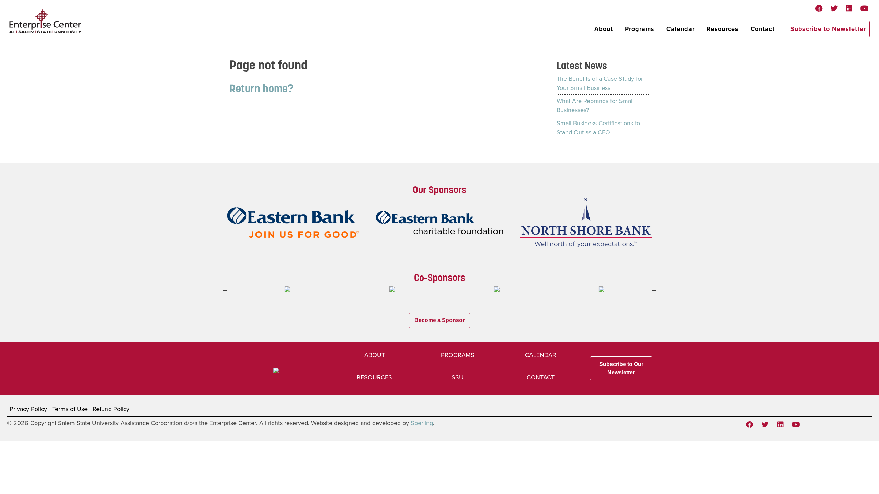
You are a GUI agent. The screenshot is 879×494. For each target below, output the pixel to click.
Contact (763, 29)
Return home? (261, 88)
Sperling (422, 423)
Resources (723, 29)
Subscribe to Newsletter (828, 29)
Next (654, 289)
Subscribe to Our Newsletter (621, 368)
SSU (458, 377)
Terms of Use (70, 409)
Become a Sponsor (439, 320)
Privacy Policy (28, 409)
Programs (639, 29)
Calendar (680, 29)
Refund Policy (111, 409)
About (603, 29)
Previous (224, 289)
